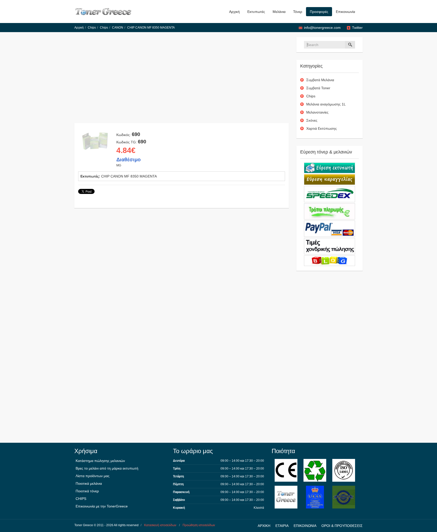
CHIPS (81, 499)
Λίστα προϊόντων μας (93, 476)
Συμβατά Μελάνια (320, 80)
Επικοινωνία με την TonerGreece (102, 506)
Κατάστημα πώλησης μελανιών (100, 461)
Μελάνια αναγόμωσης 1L (326, 104)
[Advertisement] (181, 80)
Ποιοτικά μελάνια (89, 483)
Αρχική (234, 12)
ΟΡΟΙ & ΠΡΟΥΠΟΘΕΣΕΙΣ (342, 526)
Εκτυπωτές (256, 12)
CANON (117, 27)
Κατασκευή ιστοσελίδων (160, 525)
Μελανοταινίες (317, 112)
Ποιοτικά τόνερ (87, 491)
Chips (92, 27)
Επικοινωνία (345, 12)
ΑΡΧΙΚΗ (264, 526)
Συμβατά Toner (318, 88)
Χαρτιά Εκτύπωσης (321, 128)
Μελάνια (279, 12)
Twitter (357, 28)
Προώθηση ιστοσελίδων (199, 525)
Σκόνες (311, 120)
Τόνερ (297, 12)
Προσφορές (319, 12)
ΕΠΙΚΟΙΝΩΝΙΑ (305, 526)
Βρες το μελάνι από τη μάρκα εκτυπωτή (107, 468)
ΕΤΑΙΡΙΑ (282, 526)
